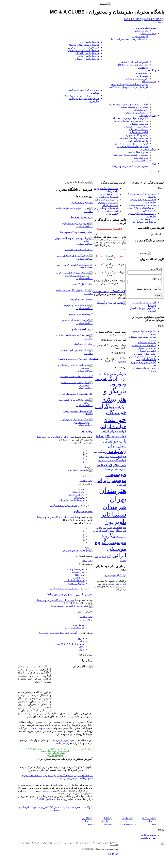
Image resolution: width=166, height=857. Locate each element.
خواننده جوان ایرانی (113, 431)
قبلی (81, 641)
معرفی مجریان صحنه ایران (81, 217)
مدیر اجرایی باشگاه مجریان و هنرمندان (54, 436)
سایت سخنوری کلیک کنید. (47, 799)
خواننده (115, 419)
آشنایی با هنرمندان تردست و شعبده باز (76, 376)
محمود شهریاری (83, 511)
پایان (81, 649)
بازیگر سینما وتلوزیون (110, 381)
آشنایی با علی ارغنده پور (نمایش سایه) (70, 594)
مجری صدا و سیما (75, 569)
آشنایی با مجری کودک (83, 344)
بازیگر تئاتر (117, 374)
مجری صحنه (78, 491)
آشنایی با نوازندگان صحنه (82, 284)
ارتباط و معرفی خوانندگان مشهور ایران (76, 232)
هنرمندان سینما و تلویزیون (81, 299)
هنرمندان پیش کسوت (112, 530)
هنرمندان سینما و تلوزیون (111, 527)
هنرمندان (121, 484)
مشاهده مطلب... (84, 226)
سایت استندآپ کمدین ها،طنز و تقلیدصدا (76, 359)
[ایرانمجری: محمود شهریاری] (77, 550)
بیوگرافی (120, 407)
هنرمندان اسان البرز (74, 580)
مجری (81, 488)
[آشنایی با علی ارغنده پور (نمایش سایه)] (72, 605)
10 (58, 643)
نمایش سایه (78, 624)
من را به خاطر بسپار (147, 288)
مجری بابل (79, 497)
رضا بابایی (87, 431)
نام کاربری (156, 268)
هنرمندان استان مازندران (71, 500)
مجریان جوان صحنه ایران (82, 202)
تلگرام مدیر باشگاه (116, 583)
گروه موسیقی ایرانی (110, 548)
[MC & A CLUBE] (144, 19)
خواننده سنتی (118, 436)
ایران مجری (62, 740)
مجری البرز (78, 577)
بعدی (81, 646)
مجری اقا (79, 574)
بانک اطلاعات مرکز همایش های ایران (77, 394)
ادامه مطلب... (86, 480)
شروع (81, 638)
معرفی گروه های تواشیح (82, 329)
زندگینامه (116, 451)
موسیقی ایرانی (111, 480)
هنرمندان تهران (112, 494)
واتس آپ (97, 345)
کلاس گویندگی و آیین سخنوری (109, 291)
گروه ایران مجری (75, 583)
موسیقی (115, 474)
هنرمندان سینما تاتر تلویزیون (113, 514)
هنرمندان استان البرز (73, 627)
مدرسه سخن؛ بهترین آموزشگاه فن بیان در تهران (68, 775)
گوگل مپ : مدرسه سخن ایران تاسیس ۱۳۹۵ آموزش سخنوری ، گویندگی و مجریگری (55, 808)
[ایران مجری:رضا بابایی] (80, 470)
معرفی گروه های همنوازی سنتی (79, 249)
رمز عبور (157, 278)
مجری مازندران (76, 494)
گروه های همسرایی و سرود (81, 314)
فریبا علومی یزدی (41, 728)
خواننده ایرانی (113, 426)
